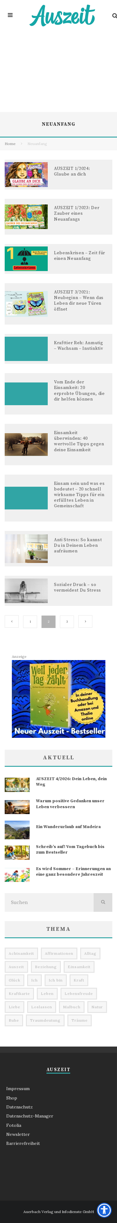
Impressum (18, 1088)
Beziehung (46, 966)
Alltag (90, 953)
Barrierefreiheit (23, 1143)
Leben (47, 993)
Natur (97, 1007)
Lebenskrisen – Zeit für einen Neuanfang (79, 255)
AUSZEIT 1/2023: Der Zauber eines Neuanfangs (76, 213)
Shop (11, 1098)
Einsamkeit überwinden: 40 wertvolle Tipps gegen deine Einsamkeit (79, 441)
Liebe (14, 1007)
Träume (79, 1020)
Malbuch (71, 1007)
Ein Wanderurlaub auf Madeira (68, 827)
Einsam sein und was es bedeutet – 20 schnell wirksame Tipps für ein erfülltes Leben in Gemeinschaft (79, 495)
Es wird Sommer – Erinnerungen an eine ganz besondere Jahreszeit (73, 871)
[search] (103, 902)
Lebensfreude (79, 993)
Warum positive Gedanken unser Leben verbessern (70, 803)
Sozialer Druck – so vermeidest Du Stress (77, 587)
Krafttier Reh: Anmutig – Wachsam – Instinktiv (78, 345)
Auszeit (16, 966)
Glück (14, 980)
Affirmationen (59, 953)
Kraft (79, 980)
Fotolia (13, 1125)
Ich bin (56, 980)
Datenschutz (19, 1107)
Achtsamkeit (21, 953)
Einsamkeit (79, 966)
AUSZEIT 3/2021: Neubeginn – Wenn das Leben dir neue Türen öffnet (79, 300)
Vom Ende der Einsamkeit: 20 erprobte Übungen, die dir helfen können (79, 390)
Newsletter (18, 1134)
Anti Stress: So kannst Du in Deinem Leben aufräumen (78, 545)
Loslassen (41, 1007)
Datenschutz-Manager (29, 1116)
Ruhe (14, 1020)
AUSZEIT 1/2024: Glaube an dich (72, 171)
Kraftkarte (19, 993)
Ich (34, 980)
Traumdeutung (45, 1020)
